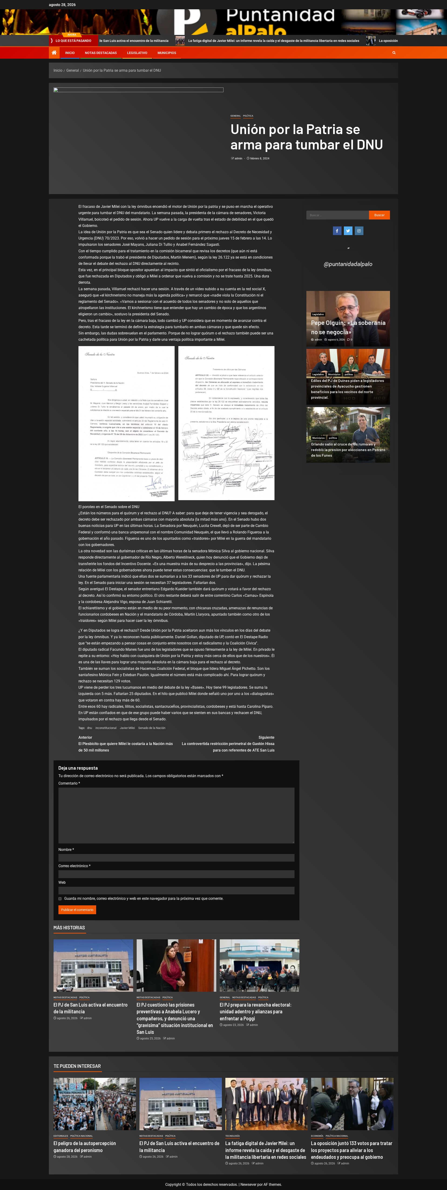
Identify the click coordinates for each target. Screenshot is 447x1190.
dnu (89, 728)
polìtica (248, 116)
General (235, 116)
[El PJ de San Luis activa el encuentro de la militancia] (93, 965)
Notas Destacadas (101, 53)
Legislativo (137, 53)
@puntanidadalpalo (348, 264)
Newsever (248, 1184)
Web (62, 882)
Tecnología (232, 1136)
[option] (348, 319)
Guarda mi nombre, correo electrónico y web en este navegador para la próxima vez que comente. (144, 898)
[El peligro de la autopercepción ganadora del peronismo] (95, 1104)
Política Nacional (81, 1136)
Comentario (69, 783)
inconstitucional (105, 728)
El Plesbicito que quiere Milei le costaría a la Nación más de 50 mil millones (125, 743)
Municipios (167, 53)
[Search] (394, 52)
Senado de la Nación (151, 728)
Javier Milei (127, 728)
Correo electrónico (74, 866)
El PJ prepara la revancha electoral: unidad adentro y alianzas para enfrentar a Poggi (255, 1011)
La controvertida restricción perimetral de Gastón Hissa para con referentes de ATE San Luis (228, 743)
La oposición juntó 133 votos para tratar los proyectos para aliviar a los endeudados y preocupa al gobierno (351, 1150)
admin (239, 158)
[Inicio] (54, 53)
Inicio (70, 53)
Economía (317, 1136)
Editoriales (61, 1136)
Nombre (66, 849)
